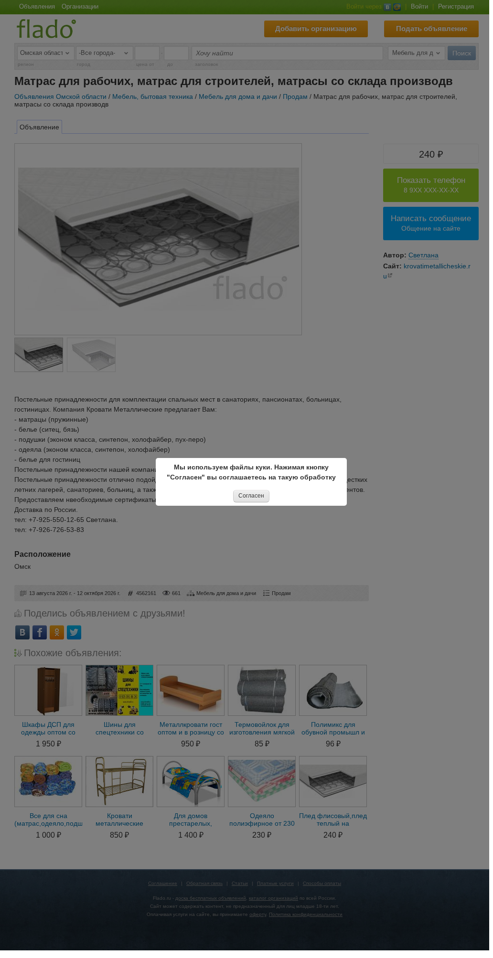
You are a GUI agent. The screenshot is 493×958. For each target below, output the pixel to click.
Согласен (251, 495)
